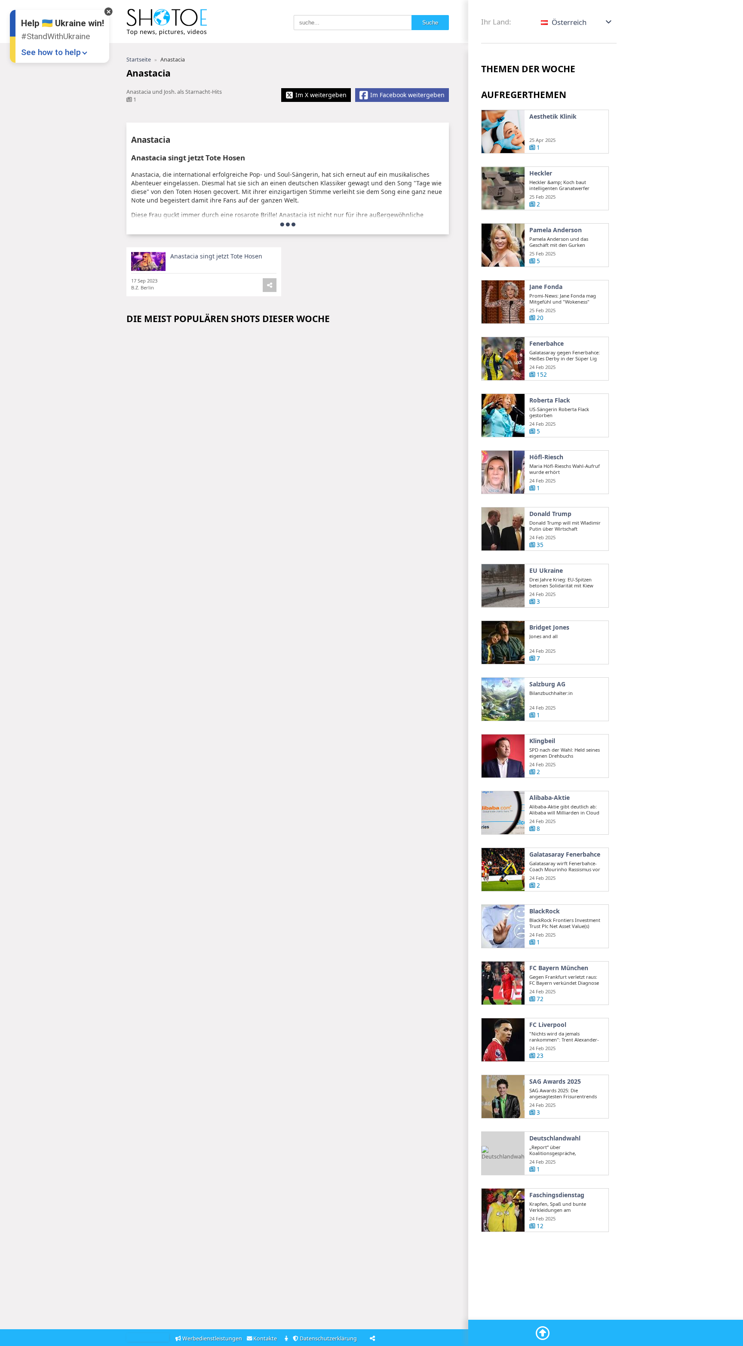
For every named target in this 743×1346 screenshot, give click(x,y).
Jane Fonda (545, 287)
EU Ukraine (546, 571)
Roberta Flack (549, 400)
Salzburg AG (547, 684)
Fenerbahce (546, 343)
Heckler (540, 173)
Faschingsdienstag (556, 1195)
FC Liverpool (547, 1025)
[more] (288, 224)
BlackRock (544, 911)
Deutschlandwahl (554, 1138)
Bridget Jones (549, 627)
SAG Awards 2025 (555, 1081)
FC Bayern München (558, 968)
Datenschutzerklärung (328, 1338)
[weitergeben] (269, 285)
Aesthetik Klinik (553, 116)
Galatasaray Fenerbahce (564, 854)
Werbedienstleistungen (212, 1338)
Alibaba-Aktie (549, 798)
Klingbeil (542, 741)
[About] (287, 1339)
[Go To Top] (543, 1333)
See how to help (51, 52)
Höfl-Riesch (546, 457)
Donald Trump (550, 514)
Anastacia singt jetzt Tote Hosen (216, 256)
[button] (577, 22)
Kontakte (265, 1338)
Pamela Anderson (555, 230)
